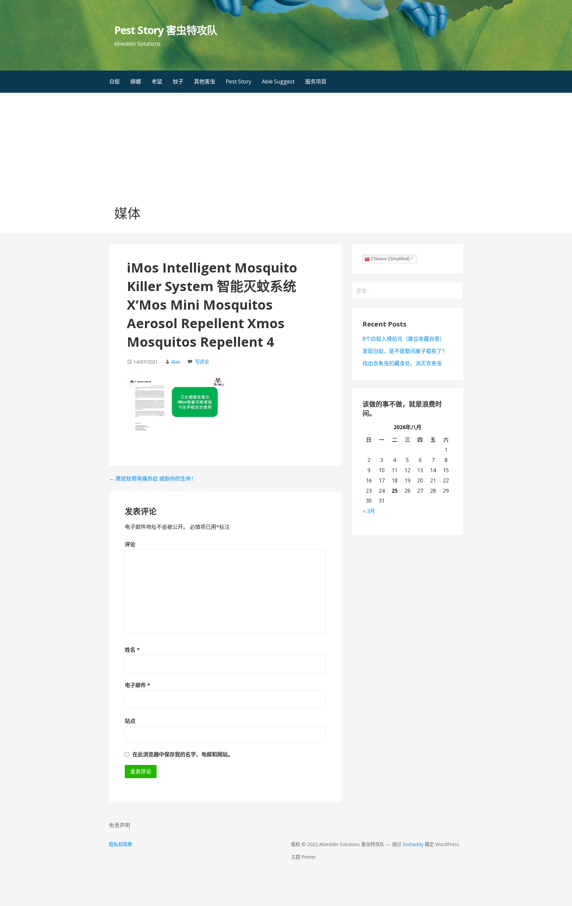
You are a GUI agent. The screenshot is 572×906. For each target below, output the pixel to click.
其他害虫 (204, 81)
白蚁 (114, 81)
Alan (175, 362)
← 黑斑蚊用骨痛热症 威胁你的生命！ (152, 478)
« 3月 (369, 511)
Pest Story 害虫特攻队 (165, 30)
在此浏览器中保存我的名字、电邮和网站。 (182, 754)
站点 (130, 721)
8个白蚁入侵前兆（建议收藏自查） (403, 338)
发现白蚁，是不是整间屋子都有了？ (404, 351)
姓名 (132, 649)
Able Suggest (278, 81)
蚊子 (178, 81)
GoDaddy (413, 844)
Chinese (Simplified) (389, 258)
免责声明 (119, 825)
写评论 (202, 362)
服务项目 (315, 81)
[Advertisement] (286, 142)
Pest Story (238, 81)
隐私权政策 (120, 844)
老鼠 (157, 81)
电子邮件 (137, 685)
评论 (130, 544)
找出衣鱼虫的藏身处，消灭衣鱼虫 (402, 363)
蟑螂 (135, 81)
